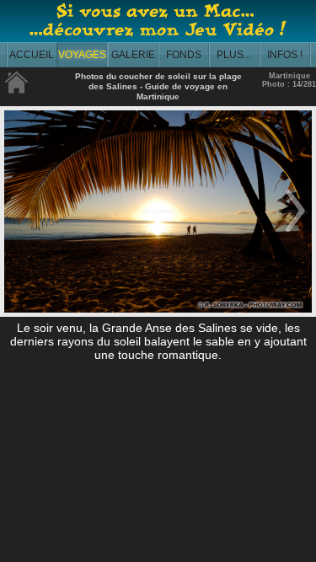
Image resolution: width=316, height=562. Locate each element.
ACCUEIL (31, 55)
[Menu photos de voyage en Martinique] (16, 90)
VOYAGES (82, 55)
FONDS (183, 55)
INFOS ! (285, 55)
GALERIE (133, 55)
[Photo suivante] (295, 233)
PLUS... (234, 55)
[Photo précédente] (21, 233)
